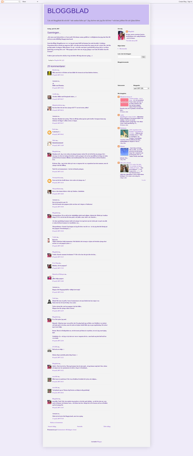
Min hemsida (123, 49)
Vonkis (54, 237)
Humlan (54, 70)
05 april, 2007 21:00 (58, 281)
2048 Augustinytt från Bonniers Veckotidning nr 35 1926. (136, 131)
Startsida (79, 426)
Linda (54, 298)
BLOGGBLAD (68, 11)
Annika (54, 94)
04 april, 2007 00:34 (58, 110)
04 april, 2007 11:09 (58, 145)
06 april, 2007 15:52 (58, 370)
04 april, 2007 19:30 (58, 207)
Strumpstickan (56, 178)
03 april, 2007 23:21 (58, 75)
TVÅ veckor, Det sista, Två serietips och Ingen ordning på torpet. (135, 166)
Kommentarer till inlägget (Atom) (67, 430)
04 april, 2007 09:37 (58, 123)
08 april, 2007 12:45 (58, 407)
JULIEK (54, 347)
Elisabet (122, 146)
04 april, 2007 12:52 (58, 171)
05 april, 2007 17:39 (58, 268)
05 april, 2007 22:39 (58, 311)
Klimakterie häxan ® (126, 97)
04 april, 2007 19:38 (58, 231)
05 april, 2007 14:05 (58, 246)
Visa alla (144, 180)
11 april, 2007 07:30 (58, 419)
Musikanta (123, 128)
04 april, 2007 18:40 (58, 194)
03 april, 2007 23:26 (58, 88)
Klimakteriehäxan (57, 105)
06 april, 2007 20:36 (58, 393)
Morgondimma (56, 189)
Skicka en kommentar (56, 422)
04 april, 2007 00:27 (58, 99)
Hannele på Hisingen (58, 274)
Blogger (99, 442)
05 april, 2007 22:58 (58, 341)
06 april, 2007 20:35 (58, 382)
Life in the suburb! (125, 163)
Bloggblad (55, 151)
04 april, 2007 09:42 (58, 134)
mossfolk (55, 376)
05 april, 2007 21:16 (58, 292)
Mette (54, 140)
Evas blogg (55, 263)
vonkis (122, 115)
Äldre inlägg (106, 426)
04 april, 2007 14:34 (58, 183)
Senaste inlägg (52, 426)
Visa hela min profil (131, 41)
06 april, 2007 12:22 (58, 357)
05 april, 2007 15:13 (58, 257)
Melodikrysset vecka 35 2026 (128, 117)
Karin (54, 129)
